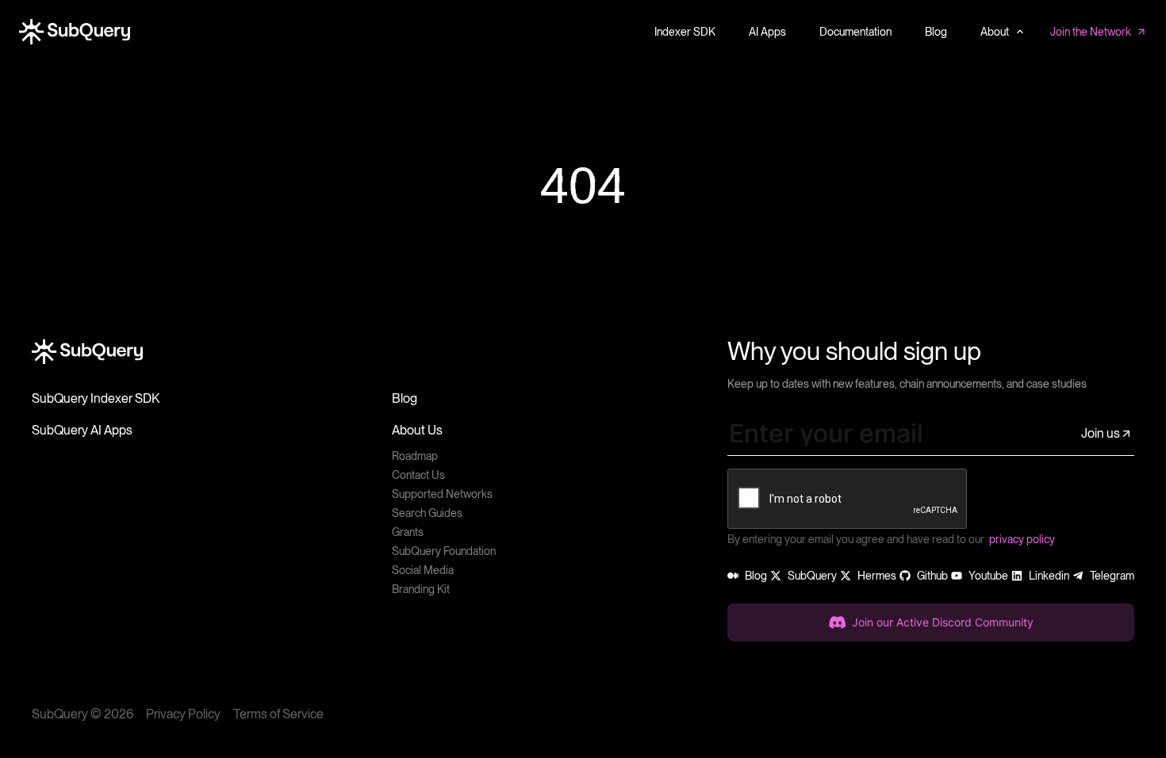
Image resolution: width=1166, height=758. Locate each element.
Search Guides (427, 513)
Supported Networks (442, 494)
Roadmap (415, 456)
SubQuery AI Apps (82, 430)
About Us (417, 430)
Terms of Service (278, 714)
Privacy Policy (183, 714)
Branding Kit (421, 589)
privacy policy (1022, 539)
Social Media (423, 570)
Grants (408, 532)
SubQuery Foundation (444, 551)
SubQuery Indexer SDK (95, 398)
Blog (404, 398)
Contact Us (418, 475)
